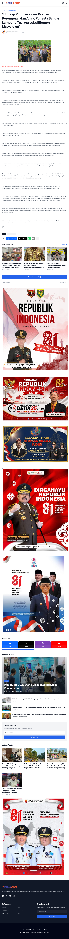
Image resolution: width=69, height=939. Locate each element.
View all (63, 244)
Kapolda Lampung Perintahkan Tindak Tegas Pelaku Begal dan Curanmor (56, 265)
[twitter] (6, 896)
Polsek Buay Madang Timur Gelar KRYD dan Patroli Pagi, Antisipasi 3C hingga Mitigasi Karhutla (34, 766)
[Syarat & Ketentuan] (10, 649)
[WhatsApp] (29, 238)
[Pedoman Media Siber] (26, 649)
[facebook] (3, 896)
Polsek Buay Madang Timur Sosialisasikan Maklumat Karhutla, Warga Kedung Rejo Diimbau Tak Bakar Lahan (57, 766)
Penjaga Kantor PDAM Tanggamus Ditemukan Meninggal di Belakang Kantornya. (38, 707)
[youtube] (10, 896)
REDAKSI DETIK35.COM (43, 932)
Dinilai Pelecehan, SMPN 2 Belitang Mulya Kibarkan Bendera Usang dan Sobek (37, 699)
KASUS (20, 907)
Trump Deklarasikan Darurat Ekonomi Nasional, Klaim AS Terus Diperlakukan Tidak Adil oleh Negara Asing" (39, 715)
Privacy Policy (36, 929)
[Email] (33, 238)
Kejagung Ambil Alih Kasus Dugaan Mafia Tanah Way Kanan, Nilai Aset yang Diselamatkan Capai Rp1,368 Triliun (11, 265)
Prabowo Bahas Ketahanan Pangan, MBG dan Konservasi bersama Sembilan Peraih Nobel (12, 791)
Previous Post (7, 282)
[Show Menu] (2, 3)
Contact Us (45, 929)
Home (3, 10)
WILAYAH (20, 913)
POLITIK (20, 910)
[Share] (65, 32)
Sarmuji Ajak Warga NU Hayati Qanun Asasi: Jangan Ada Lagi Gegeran (12, 766)
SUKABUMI (5, 913)
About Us (28, 929)
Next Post (63, 282)
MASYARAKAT (6, 910)
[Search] (66, 3)
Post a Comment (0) (34, 277)
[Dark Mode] (63, 3)
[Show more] (37, 238)
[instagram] (14, 896)
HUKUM (4, 907)
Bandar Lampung (11, 10)
